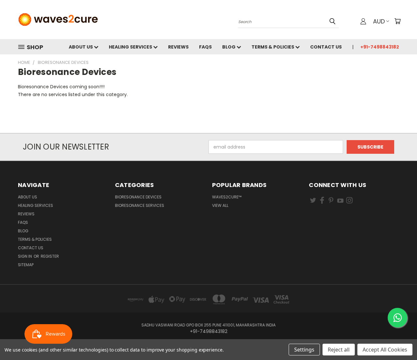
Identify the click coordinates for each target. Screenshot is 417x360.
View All (220, 205)
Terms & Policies (273, 47)
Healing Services (131, 47)
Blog (229, 47)
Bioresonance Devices (138, 197)
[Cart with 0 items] (397, 21)
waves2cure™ (226, 197)
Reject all (339, 349)
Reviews (178, 47)
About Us (81, 47)
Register (50, 256)
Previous (400, 340)
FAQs (205, 47)
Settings (304, 349)
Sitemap (26, 264)
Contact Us (326, 47)
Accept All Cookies (385, 349)
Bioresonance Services (139, 205)
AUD (379, 21)
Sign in (25, 256)
